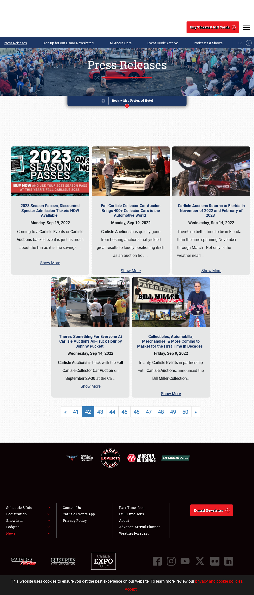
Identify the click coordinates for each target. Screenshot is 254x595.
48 (161, 411)
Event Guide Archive (162, 43)
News (11, 533)
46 (137, 411)
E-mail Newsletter (208, 510)
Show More (50, 262)
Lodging (13, 526)
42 (88, 411)
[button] (127, 101)
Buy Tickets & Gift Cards (209, 27)
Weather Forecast (134, 533)
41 (76, 411)
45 (124, 411)
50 (185, 411)
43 (100, 411)
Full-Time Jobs (131, 514)
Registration (16, 514)
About (124, 520)
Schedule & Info (19, 507)
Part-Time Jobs (131, 507)
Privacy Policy (75, 520)
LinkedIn (228, 561)
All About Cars (120, 43)
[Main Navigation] (246, 27)
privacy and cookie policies (218, 581)
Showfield (14, 520)
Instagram (171, 561)
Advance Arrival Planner (139, 526)
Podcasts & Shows (208, 43)
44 (112, 411)
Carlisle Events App (79, 514)
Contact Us (72, 507)
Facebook (157, 561)
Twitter (199, 561)
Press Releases (15, 43)
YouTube (185, 561)
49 (173, 411)
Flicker (214, 561)
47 (149, 411)
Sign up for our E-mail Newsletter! (68, 43)
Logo (22, 27)
